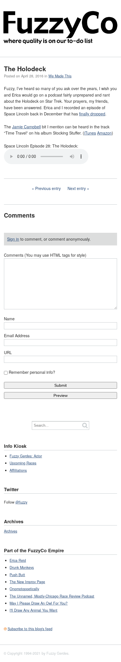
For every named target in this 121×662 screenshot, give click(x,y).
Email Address (17, 335)
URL (8, 352)
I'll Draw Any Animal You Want (33, 610)
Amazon (104, 133)
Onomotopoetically (24, 588)
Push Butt (17, 574)
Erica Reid (18, 560)
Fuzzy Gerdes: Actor (26, 456)
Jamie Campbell (26, 126)
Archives (10, 531)
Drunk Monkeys (22, 567)
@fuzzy (21, 502)
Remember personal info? (32, 372)
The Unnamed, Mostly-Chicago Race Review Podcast (52, 596)
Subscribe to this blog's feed (30, 628)
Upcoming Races (23, 463)
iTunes (90, 133)
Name (9, 318)
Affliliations (18, 470)
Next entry (77, 188)
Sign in (13, 239)
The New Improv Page (27, 581)
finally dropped (92, 114)
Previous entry (48, 188)
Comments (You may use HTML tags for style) (45, 255)
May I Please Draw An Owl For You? (39, 603)
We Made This (59, 76)
